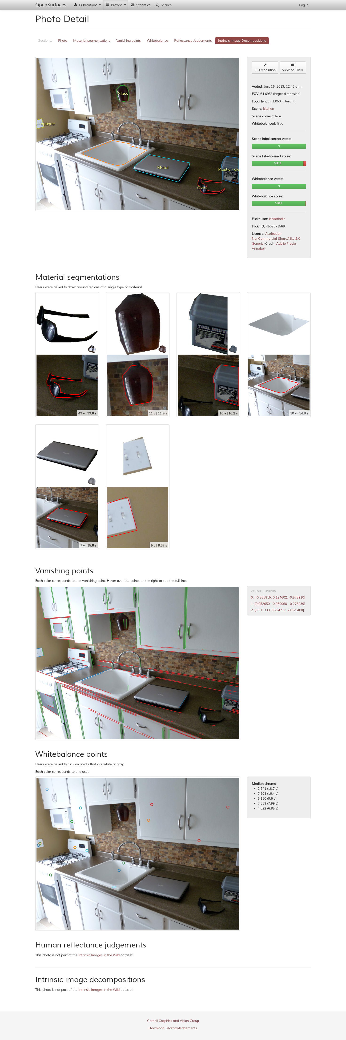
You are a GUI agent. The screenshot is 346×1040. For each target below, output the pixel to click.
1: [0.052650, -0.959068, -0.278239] (278, 604)
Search (166, 5)
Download (156, 1028)
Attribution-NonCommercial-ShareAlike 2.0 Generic (276, 239)
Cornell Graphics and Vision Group (173, 1021)
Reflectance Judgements (193, 41)
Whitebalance (157, 41)
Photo (62, 41)
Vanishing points (128, 41)
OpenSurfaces (50, 5)
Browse (117, 5)
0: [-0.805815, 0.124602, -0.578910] (278, 597)
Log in (303, 5)
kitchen (268, 109)
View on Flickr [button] (292, 70)
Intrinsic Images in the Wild (99, 955)
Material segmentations (91, 41)
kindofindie (277, 219)
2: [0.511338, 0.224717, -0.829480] (277, 610)
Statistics (142, 5)
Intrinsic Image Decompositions (242, 41)
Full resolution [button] (265, 70)
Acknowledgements (182, 1028)
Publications (88, 5)
